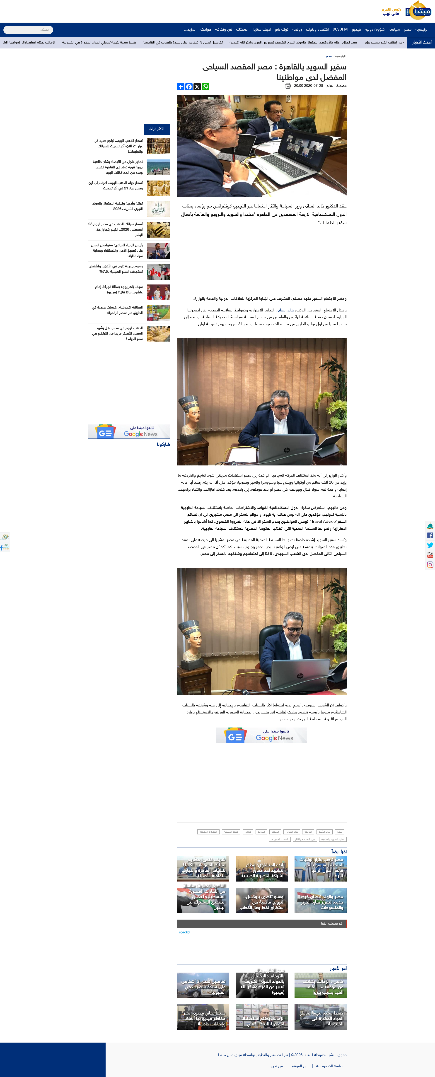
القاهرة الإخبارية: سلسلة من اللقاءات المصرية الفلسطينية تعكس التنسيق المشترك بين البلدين (204, 897)
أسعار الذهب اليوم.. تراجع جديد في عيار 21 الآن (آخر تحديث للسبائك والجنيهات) (118, 146)
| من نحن (281, 1066)
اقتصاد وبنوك (317, 29)
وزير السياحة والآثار (305, 839)
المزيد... (190, 29)
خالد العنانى (285, 310)
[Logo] (389, 10)
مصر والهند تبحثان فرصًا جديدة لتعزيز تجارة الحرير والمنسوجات (321, 902)
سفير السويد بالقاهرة (332, 839)
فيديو (356, 29)
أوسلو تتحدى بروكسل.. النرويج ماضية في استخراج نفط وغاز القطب (262, 902)
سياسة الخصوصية (331, 1066)
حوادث (206, 29)
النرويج (261, 832)
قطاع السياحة (231, 832)
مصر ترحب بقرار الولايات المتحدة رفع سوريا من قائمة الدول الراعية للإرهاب (321, 868)
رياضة (297, 29)
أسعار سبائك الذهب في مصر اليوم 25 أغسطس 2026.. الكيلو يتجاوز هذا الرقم (115, 229)
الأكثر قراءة (157, 129)
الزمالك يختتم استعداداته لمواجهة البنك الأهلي (96, 43)
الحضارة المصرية (208, 832)
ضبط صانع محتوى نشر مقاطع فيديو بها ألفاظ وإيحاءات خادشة (204, 1019)
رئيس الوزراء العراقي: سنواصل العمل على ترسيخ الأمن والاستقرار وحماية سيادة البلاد (117, 250)
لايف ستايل (261, 29)
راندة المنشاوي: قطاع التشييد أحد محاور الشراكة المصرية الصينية (263, 871)
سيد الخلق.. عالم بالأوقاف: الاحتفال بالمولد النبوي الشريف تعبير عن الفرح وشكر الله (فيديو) (366, 43)
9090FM (340, 29)
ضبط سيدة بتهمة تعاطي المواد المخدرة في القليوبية (172, 43)
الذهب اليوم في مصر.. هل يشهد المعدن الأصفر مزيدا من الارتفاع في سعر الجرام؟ (117, 333)
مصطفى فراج (336, 86)
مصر (407, 29)
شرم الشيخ (324, 832)
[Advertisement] (85, 10)
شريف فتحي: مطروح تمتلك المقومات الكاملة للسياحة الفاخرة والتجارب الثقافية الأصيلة (203, 868)
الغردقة (308, 832)
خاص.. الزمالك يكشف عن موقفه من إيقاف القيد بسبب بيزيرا (323, 987)
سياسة (394, 29)
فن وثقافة (223, 29)
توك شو (281, 29)
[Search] (5, 27)
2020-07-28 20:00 (308, 86)
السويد (275, 832)
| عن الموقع (304, 1066)
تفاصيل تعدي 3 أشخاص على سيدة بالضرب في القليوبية (256, 43)
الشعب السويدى (279, 839)
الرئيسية (423, 29)
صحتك (242, 29)
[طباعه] (288, 86)
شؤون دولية (375, 29)
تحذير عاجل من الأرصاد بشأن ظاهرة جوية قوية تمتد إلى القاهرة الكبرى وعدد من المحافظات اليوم (118, 167)
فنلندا (248, 832)
